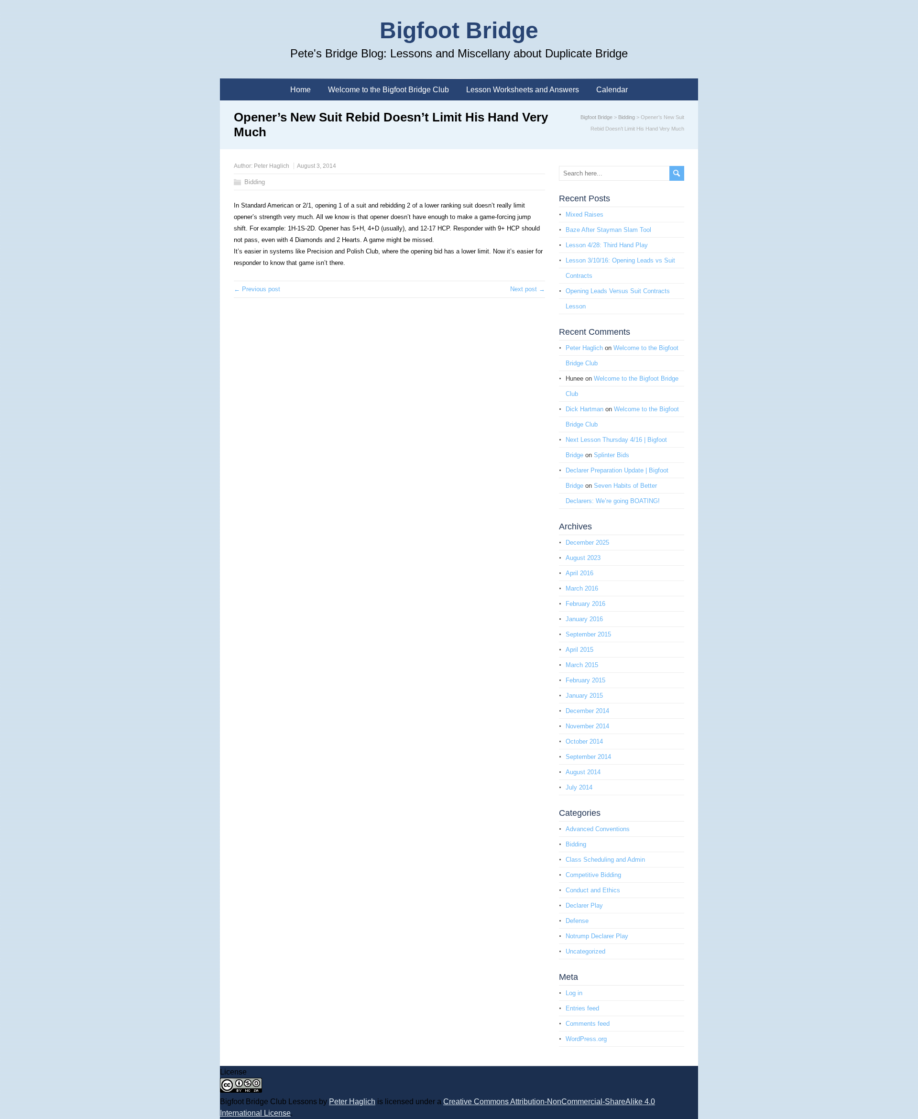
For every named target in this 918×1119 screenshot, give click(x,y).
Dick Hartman (584, 409)
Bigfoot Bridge (459, 30)
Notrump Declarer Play (597, 936)
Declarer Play (584, 905)
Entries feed (582, 1008)
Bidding (626, 117)
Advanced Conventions (598, 829)
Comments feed (588, 1023)
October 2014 (584, 741)
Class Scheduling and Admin (605, 859)
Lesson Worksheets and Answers (522, 90)
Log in (574, 993)
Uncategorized (585, 951)
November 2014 (587, 726)
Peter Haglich (271, 166)
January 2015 (584, 695)
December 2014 (587, 710)
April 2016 (579, 573)
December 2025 (587, 542)
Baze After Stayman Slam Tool (608, 229)
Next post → (527, 289)
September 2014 (588, 756)
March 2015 (582, 665)
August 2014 (583, 772)
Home (300, 90)
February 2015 (585, 680)
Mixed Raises (584, 214)
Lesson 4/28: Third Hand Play (607, 245)
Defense (577, 920)
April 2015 (579, 649)
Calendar (612, 90)
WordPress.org (586, 1038)
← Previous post (257, 289)
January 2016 (584, 619)
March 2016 (582, 588)
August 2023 (583, 557)
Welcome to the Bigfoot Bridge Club (388, 90)
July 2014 (579, 787)
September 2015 (588, 634)
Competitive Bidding (593, 874)
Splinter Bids (611, 455)
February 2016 (585, 603)
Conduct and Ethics (593, 890)
